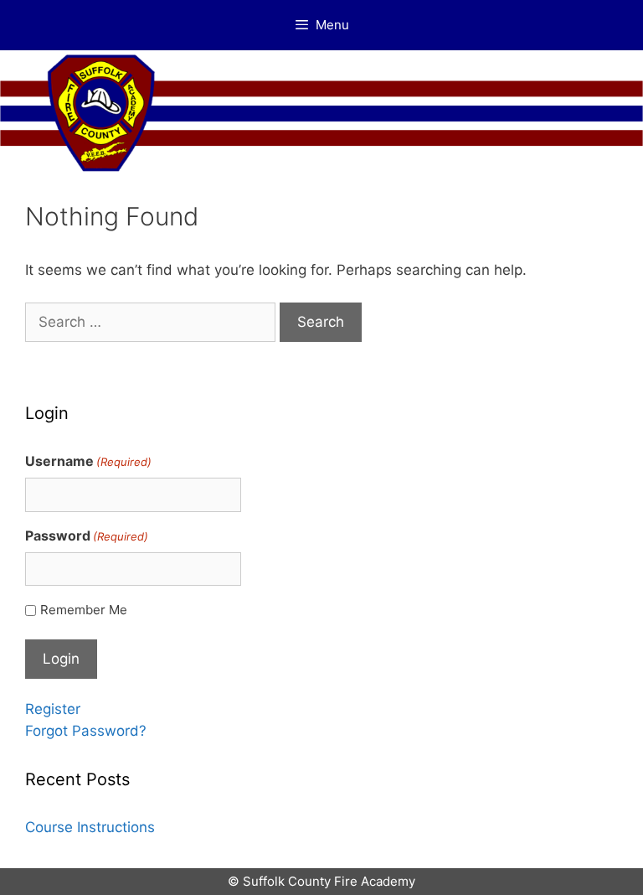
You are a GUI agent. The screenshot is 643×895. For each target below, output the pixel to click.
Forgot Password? (86, 730)
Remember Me (83, 610)
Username (88, 461)
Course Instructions (90, 827)
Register (52, 709)
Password (86, 535)
